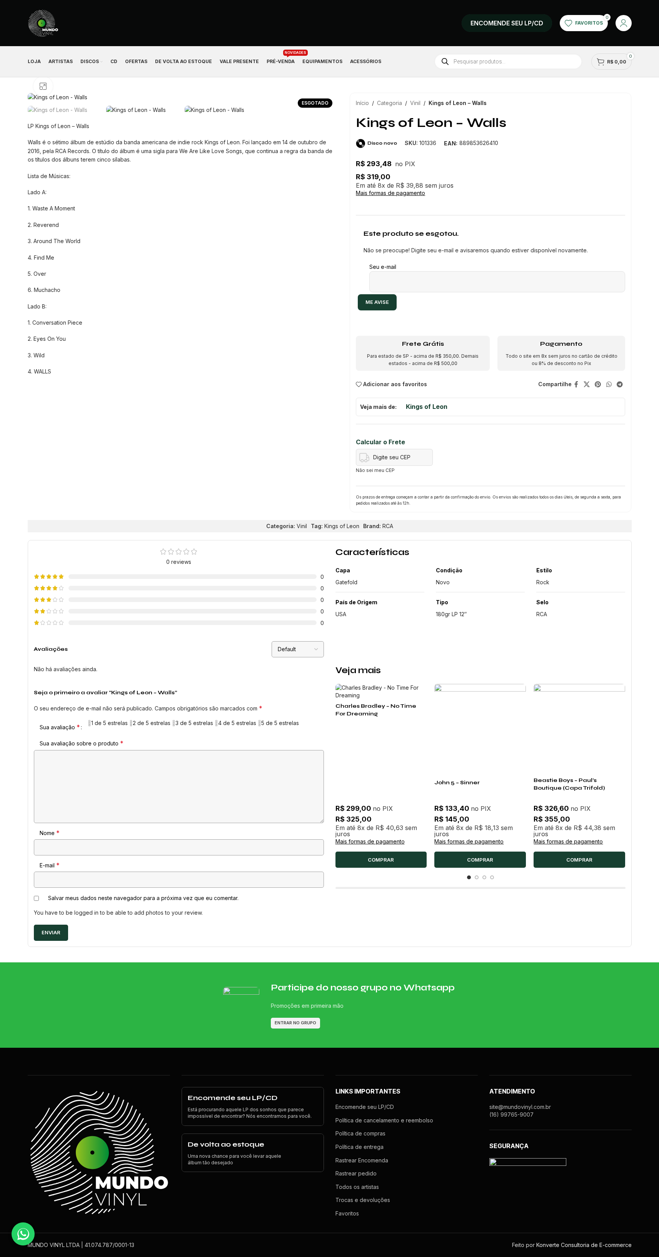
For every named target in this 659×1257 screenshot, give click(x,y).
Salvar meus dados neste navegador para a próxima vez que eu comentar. (143, 898)
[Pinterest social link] (598, 384)
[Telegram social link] (619, 384)
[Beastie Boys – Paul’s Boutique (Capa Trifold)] (579, 728)
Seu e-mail (382, 266)
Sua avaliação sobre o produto (81, 743)
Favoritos (347, 1213)
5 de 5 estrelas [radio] (280, 723)
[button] (381, 860)
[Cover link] (507, 23)
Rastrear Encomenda (361, 1160)
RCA (387, 526)
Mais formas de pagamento (390, 193)
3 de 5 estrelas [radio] (194, 723)
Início (362, 103)
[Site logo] (43, 22)
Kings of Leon (426, 406)
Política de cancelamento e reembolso (384, 1120)
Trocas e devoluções (362, 1200)
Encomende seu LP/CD (364, 1107)
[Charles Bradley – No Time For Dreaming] (381, 691)
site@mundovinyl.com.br (520, 1107)
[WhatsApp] (23, 1233)
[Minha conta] (624, 23)
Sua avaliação (60, 727)
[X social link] (586, 384)
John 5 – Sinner (457, 782)
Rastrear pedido (356, 1173)
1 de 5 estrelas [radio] (109, 723)
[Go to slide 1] (469, 877)
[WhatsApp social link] (609, 384)
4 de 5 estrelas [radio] (237, 723)
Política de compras (360, 1133)
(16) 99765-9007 (511, 1114)
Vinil (415, 103)
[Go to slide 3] (484, 877)
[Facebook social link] (576, 384)
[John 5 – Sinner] (480, 729)
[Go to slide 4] (492, 877)
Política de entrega (359, 1147)
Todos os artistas (357, 1187)
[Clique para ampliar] (43, 86)
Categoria (389, 103)
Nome (50, 833)
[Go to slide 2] (477, 877)
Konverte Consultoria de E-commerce (584, 1245)
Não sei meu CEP (375, 470)
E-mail (50, 865)
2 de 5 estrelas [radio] (151, 723)
